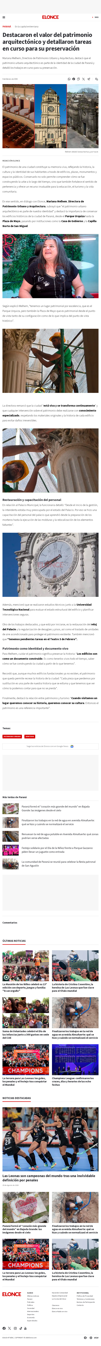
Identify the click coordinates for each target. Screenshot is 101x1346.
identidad (30, 736)
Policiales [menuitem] (30, 1302)
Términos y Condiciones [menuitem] (85, 1299)
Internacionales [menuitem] (33, 1312)
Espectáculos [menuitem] (32, 1321)
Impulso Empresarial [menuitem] (59, 1296)
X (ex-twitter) (9, 1328)
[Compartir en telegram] (89, 79)
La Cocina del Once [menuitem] (59, 1299)
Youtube (25, 1328)
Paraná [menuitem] (29, 1299)
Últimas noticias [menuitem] (33, 1296)
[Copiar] (78, 79)
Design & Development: (96, 1338)
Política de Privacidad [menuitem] (85, 1296)
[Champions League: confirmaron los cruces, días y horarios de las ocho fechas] (75, 1059)
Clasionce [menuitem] (55, 1305)
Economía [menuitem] (30, 1318)
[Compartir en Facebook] (74, 79)
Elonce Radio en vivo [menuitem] (59, 1312)
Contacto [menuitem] (80, 1305)
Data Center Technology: (90, 1338)
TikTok (20, 1328)
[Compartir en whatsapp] (69, 79)
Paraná (6, 26)
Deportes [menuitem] (30, 1315)
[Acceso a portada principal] (50, 17)
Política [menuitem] (30, 1305)
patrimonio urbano (12, 736)
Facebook (4, 1328)
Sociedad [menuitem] (30, 1308)
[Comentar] (95, 79)
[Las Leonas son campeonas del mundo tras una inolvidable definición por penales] (50, 1139)
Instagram (15, 1328)
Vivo (97, 17)
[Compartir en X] (83, 79)
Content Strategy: (85, 1338)
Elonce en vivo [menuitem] (57, 1309)
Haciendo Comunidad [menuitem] (60, 1293)
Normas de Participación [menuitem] (86, 1302)
